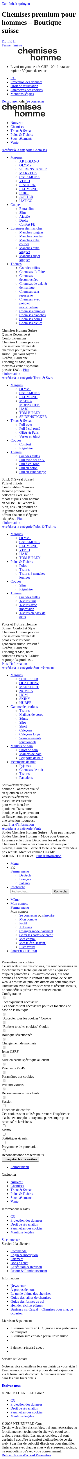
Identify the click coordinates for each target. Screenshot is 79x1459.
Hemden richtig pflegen (27, 1305)
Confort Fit (27, 224)
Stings (23, 718)
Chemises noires (30, 319)
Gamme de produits (24, 706)
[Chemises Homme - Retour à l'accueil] (39, 59)
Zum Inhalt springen (16, 3)
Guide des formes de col (27, 1301)
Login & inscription (24, 1255)
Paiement (17, 1259)
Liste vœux (27, 947)
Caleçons (25, 730)
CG (13, 78)
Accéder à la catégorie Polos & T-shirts (29, 526)
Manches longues (31, 232)
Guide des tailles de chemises (31, 1297)
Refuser (7, 1455)
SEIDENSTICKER (33, 169)
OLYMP (25, 165)
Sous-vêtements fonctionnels (30, 740)
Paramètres (43, 1455)
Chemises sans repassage (29, 293)
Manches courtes (31, 236)
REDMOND (28, 189)
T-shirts (24, 569)
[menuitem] (44, 78)
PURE (24, 193)
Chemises (17, 1186)
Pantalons (26, 777)
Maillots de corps (31, 714)
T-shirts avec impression (28, 607)
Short (23, 726)
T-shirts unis (27, 601)
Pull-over (25, 424)
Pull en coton (28, 468)
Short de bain (28, 750)
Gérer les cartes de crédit (36, 935)
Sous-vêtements (21, 1197)
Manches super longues (29, 258)
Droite (23, 220)
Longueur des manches (27, 228)
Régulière (26, 448)
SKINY (24, 699)
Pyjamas (25, 766)
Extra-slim (26, 208)
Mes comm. (27, 939)
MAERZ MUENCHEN (29, 403)
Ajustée (24, 216)
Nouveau (17, 1182)
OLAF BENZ (29, 683)
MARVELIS (28, 173)
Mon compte (28, 919)
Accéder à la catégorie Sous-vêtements (28, 667)
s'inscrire (48, 915)
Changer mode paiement (36, 931)
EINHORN (27, 185)
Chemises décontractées (28, 277)
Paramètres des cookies (27, 90)
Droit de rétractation (24, 86)
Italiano (24, 883)
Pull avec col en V (32, 460)
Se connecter (35, 101)
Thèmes (16, 264)
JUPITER (26, 197)
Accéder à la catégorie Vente (21, 828)
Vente (14, 1201)
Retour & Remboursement (29, 1271)
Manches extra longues (29, 250)
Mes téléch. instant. (32, 943)
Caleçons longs (29, 734)
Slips (22, 722)
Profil (23, 923)
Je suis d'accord (24, 1455)
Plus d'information (15, 372)
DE (4, 41)
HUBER (25, 703)
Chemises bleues (30, 323)
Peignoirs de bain (31, 758)
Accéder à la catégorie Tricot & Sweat (28, 378)
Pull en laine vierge (32, 472)
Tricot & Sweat (21, 420)
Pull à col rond (29, 464)
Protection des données (26, 82)
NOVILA (26, 691)
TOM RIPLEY (30, 413)
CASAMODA (29, 177)
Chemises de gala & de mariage (33, 285)
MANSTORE (29, 687)
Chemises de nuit (31, 770)
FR (9, 41)
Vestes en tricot (29, 436)
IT (14, 41)
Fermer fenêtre (12, 45)
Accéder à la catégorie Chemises (24, 150)
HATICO (25, 201)
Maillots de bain (22, 746)
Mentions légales (22, 94)
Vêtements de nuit (23, 762)
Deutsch (25, 875)
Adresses (25, 927)
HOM (23, 695)
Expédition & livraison (26, 1267)
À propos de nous (23, 1289)
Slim (22, 212)
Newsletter (18, 1286)
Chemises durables (32, 311)
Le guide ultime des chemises (31, 1293)
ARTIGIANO (29, 161)
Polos (23, 565)
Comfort (25, 444)
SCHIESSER (28, 679)
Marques (17, 157)
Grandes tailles (29, 268)
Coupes (16, 205)
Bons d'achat (19, 1263)
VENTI (24, 181)
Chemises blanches (32, 315)
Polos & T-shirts (22, 561)
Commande (19, 1251)
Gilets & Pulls (29, 432)
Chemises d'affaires (32, 272)
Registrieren (10, 101)
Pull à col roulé (29, 428)
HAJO (24, 409)
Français (25, 879)
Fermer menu (20, 871)
